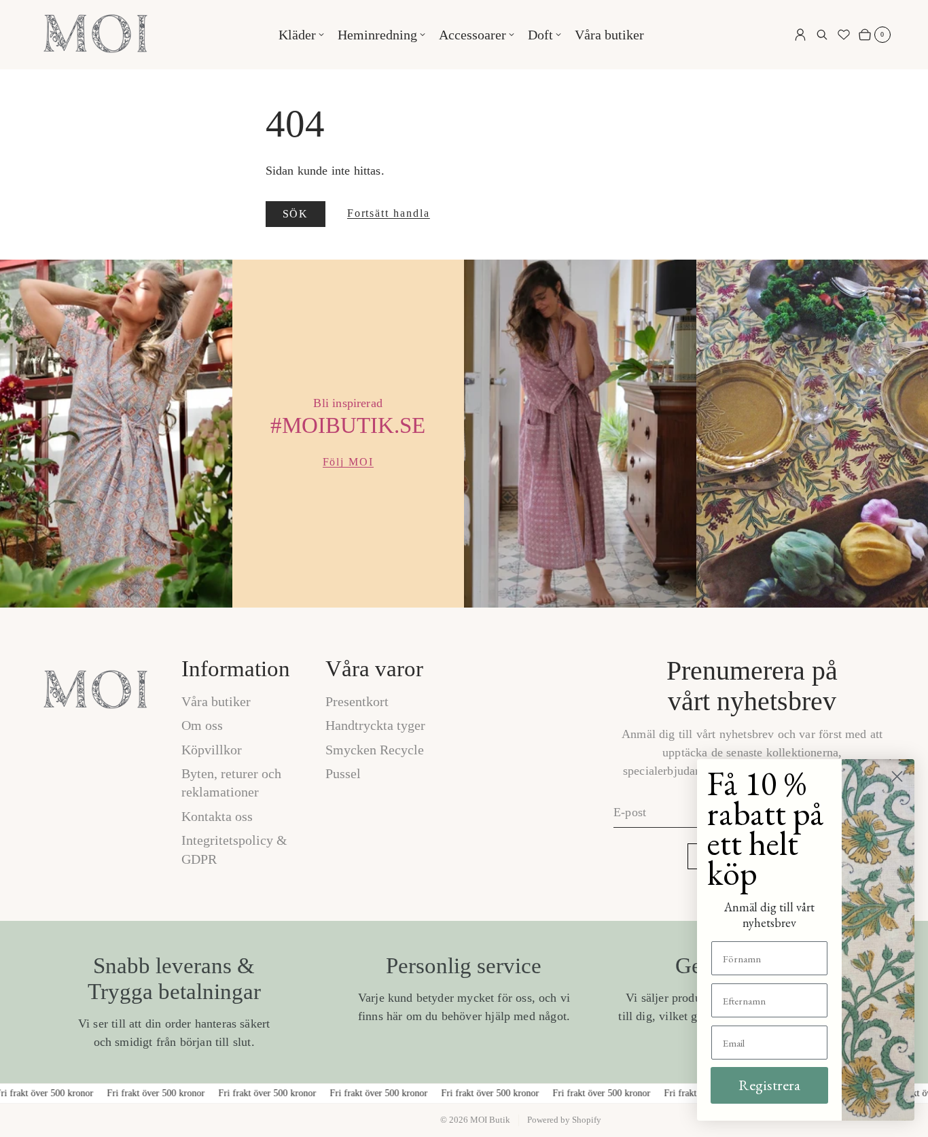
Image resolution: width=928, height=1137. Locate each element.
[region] (464, 434)
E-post (629, 812)
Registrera (769, 1085)
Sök (295, 214)
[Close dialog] (897, 776)
